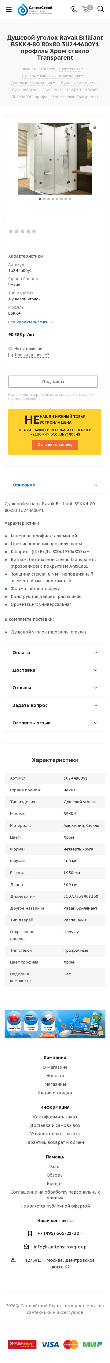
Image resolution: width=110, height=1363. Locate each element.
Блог (55, 1166)
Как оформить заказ (55, 1117)
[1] (11, 231)
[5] (34, 231)
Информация (55, 1107)
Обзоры (55, 1175)
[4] (28, 231)
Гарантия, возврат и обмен (55, 1142)
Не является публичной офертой (55, 1206)
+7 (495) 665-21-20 (58, 1233)
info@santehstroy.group (60, 1247)
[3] (23, 231)
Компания (55, 1057)
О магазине (55, 1067)
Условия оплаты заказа (55, 1134)
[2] (17, 231)
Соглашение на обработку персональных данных (55, 1194)
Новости (55, 1075)
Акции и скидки (55, 1092)
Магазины (55, 1084)
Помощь (55, 1157)
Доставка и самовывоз (55, 1125)
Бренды (55, 1183)
